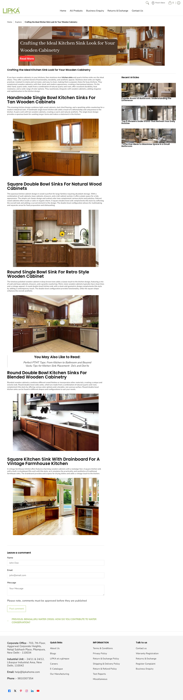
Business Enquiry (144, 668)
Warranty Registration (147, 653)
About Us (55, 648)
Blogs (53, 653)
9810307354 (25, 678)
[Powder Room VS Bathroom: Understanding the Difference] (149, 90)
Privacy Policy (100, 653)
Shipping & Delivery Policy (106, 663)
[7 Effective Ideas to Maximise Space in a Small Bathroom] (149, 136)
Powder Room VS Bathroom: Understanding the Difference (146, 99)
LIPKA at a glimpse (59, 658)
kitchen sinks (67, 77)
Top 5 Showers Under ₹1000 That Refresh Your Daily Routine (148, 122)
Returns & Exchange (146, 658)
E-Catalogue (56, 668)
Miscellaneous (100, 679)
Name (10, 557)
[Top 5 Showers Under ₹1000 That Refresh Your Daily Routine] (149, 113)
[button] (9, 691)
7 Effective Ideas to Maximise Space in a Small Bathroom (146, 145)
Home (9, 22)
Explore (18, 22)
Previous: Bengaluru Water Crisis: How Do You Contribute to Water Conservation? (54, 621)
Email (10, 570)
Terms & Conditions (103, 648)
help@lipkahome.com (27, 672)
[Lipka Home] (11, 11)
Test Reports (99, 674)
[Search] (147, 3)
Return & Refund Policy (105, 668)
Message (11, 582)
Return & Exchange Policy (106, 658)
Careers (54, 663)
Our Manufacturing (59, 674)
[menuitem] (171, 3)
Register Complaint (145, 663)
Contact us (141, 648)
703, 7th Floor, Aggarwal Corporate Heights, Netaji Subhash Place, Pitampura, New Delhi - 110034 (26, 647)
